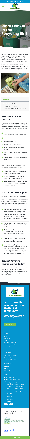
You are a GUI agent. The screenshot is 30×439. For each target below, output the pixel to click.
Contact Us (7, 349)
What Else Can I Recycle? (10, 106)
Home (5, 336)
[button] (3, 6)
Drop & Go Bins (8, 358)
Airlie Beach (7, 366)
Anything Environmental (10, 273)
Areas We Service (8, 347)
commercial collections (10, 250)
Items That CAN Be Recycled (11, 104)
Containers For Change (10, 355)
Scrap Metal (7, 338)
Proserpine (13, 252)
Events (5, 340)
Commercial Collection (10, 360)
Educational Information (10, 343)
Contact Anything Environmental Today (14, 108)
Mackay (21, 250)
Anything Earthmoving (10, 345)
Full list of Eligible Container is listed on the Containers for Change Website (14, 316)
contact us (24, 271)
